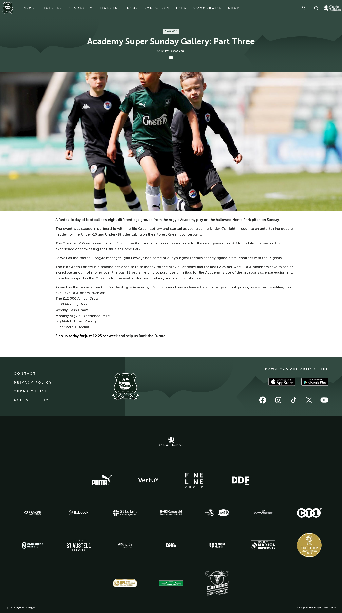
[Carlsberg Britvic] (32, 545)
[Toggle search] (316, 8)
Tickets (108, 8)
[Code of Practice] (309, 545)
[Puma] (101, 480)
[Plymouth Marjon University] (263, 545)
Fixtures (52, 8)
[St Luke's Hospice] (125, 513)
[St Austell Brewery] (78, 545)
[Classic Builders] (171, 442)
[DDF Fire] (240, 480)
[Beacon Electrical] (32, 513)
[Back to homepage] (8, 8)
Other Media (328, 607)
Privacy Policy (33, 382)
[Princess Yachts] (263, 512)
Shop (234, 8)
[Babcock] (78, 513)
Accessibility (31, 400)
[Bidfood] (125, 545)
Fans (181, 8)
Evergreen (157, 8)
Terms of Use (30, 391)
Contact (25, 373)
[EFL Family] (125, 583)
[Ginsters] (217, 512)
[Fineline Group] (194, 480)
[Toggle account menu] (303, 8)
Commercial (207, 8)
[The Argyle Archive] (171, 583)
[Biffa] (171, 545)
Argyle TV (81, 8)
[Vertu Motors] (148, 480)
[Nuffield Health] (217, 545)
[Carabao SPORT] (217, 583)
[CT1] (309, 512)
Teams (131, 8)
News (29, 8)
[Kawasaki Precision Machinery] (171, 513)
